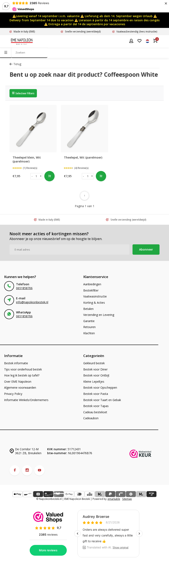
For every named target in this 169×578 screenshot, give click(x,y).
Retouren (89, 327)
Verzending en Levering (98, 315)
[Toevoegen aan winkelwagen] (49, 176)
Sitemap (127, 498)
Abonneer (146, 249)
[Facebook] (14, 470)
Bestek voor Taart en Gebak (102, 400)
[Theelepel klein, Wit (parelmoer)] (33, 128)
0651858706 (24, 288)
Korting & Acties (94, 303)
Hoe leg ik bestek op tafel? (21, 375)
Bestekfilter (91, 290)
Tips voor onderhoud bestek (23, 369)
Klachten (89, 333)
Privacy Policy (13, 394)
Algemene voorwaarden (20, 387)
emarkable (114, 498)
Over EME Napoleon (17, 381)
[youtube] (39, 470)
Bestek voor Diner (95, 369)
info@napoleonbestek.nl (32, 302)
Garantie (89, 321)
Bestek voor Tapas (96, 406)
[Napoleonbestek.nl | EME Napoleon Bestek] (21, 41)
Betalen (88, 309)
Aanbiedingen (92, 284)
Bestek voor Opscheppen (100, 387)
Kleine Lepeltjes (93, 381)
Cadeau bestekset (95, 412)
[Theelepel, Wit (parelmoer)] (84, 128)
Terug (17, 64)
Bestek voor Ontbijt (96, 375)
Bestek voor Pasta (95, 394)
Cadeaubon (91, 418)
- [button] (32, 176)
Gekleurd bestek (94, 363)
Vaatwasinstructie (95, 296)
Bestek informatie (16, 363)
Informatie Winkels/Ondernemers (26, 400)
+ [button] (41, 176)
